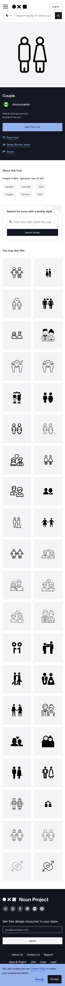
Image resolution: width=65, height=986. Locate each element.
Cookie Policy (38, 968)
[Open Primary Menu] (5, 7)
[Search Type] (8, 15)
